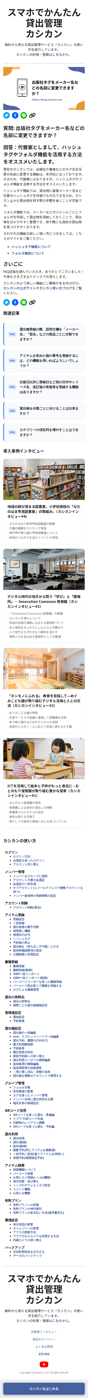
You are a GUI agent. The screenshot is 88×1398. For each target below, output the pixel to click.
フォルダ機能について (27, 253)
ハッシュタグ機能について (31, 246)
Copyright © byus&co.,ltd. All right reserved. (44, 1372)
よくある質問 (44, 1346)
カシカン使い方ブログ (55, 287)
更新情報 (44, 1354)
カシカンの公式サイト (19, 287)
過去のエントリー (44, 1339)
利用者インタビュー (44, 1332)
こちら (57, 54)
